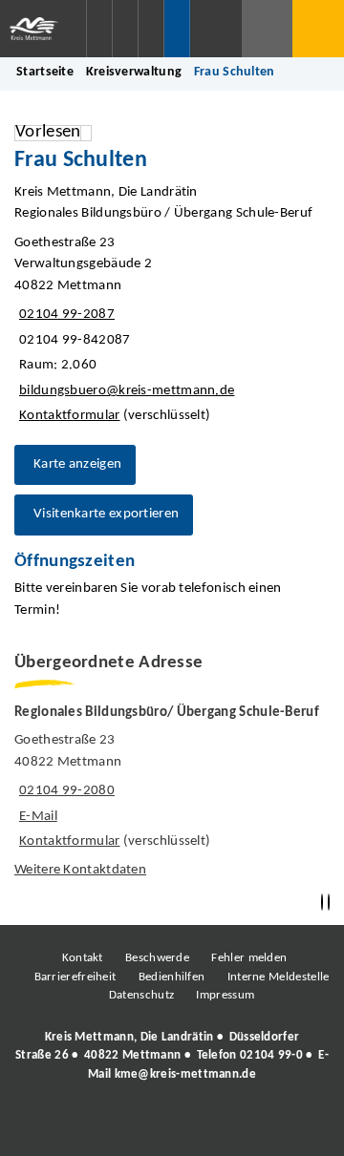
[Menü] (318, 28)
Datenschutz (141, 995)
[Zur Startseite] (43, 28)
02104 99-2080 (64, 791)
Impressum (225, 995)
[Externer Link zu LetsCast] (299, 1126)
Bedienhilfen (172, 977)
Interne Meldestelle (278, 977)
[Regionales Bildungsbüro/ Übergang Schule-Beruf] (172, 793)
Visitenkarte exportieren (106, 514)
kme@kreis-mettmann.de (185, 1074)
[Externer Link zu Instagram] (84, 1126)
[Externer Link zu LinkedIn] (170, 1126)
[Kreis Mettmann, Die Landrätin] (172, 1055)
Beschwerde (157, 958)
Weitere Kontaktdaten (80, 870)
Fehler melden (249, 958)
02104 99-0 (271, 1055)
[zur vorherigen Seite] (322, 903)
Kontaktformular (69, 416)
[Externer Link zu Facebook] (41, 1126)
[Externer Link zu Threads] (127, 1126)
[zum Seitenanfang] (329, 903)
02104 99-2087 (64, 314)
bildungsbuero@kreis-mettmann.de (124, 391)
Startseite (45, 72)
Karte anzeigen (77, 464)
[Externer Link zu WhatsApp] (256, 1126)
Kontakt (82, 958)
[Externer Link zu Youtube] (213, 1126)
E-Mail (35, 816)
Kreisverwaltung (134, 72)
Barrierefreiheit (75, 977)
